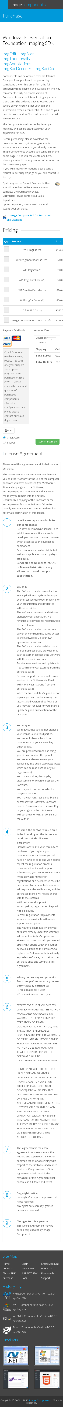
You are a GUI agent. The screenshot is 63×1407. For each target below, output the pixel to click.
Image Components (40, 1400)
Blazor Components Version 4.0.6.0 (33, 1327)
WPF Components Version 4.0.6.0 (33, 1304)
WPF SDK (46, 1268)
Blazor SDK (9, 1273)
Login (25, 1263)
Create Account (50, 1263)
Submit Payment (47, 441)
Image (28, 4)
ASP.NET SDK (29, 1273)
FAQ (24, 1278)
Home (6, 1263)
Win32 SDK (28, 1268)
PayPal (11, 442)
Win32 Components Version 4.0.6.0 (34, 1293)
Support (45, 1278)
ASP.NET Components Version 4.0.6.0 (35, 1316)
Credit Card (13, 437)
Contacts (8, 1268)
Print (9, 430)
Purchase (8, 1278)
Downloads (47, 1273)
